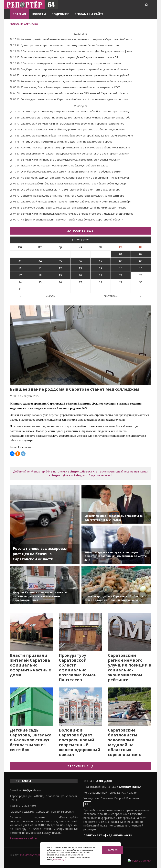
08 (120, 261)
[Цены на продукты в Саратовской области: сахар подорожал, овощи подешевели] (116, 585)
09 (140, 261)
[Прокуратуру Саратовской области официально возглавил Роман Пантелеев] (80, 632)
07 (100, 261)
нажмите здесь (59, 859)
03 (20, 261)
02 (140, 254)
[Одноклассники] (17, 453)
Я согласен (112, 850)
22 (120, 275)
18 (40, 275)
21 (100, 275)
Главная (19, 14)
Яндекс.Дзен (60, 475)
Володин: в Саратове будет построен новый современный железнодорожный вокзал (79, 742)
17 (20, 275)
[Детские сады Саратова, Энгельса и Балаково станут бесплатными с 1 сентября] (31, 706)
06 (80, 261)
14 (100, 268)
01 (120, 254)
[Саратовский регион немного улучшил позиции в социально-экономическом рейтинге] (129, 632)
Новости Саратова (24, 23)
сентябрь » (110, 296)
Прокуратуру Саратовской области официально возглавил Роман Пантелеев (78, 667)
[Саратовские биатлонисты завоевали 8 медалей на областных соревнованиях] (129, 706)
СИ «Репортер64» (32, 855)
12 (60, 268)
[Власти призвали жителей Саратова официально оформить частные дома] (31, 632)
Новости (39, 14)
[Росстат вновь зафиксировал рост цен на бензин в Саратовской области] (45, 524)
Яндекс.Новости (82, 471)
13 (80, 268)
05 (60, 261)
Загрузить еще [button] (80, 230)
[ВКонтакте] (12, 453)
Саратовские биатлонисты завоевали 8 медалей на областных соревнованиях (124, 742)
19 (60, 275)
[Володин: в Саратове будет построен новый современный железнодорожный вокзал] (80, 706)
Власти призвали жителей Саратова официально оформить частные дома (30, 665)
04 (40, 261)
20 (80, 275)
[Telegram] (23, 453)
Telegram (80, 475)
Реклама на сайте (89, 14)
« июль (50, 296)
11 (40, 268)
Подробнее (60, 14)
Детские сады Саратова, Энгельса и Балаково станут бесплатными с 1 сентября (31, 739)
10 (20, 268)
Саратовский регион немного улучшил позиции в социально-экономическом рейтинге (129, 667)
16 (140, 268)
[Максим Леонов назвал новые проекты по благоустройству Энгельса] (116, 504)
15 (120, 268)
